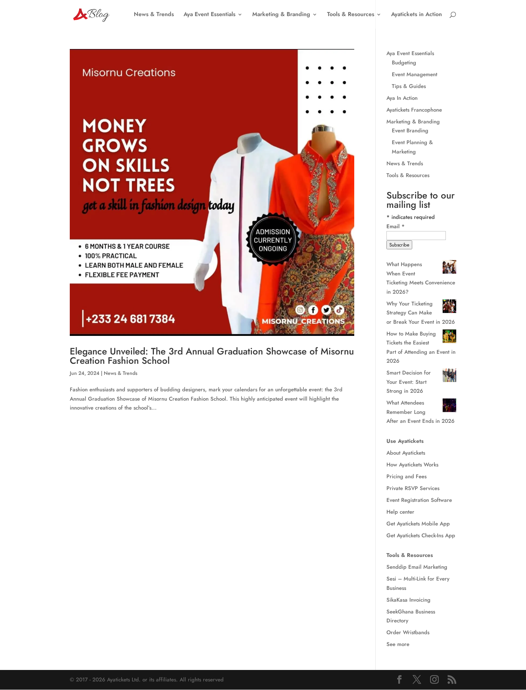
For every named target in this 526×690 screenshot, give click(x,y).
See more (397, 644)
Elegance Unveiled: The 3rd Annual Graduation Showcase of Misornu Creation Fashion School (212, 355)
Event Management (414, 74)
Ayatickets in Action (416, 15)
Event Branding (410, 130)
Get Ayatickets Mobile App (418, 524)
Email (395, 226)
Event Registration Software (419, 500)
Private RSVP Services (412, 488)
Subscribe (399, 244)
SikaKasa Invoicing (408, 600)
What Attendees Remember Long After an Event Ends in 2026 (420, 412)
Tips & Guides (409, 86)
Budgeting (404, 63)
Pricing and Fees (406, 476)
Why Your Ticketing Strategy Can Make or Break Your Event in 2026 (420, 313)
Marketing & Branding (281, 15)
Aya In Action (402, 98)
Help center (400, 512)
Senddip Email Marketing (416, 567)
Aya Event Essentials (209, 15)
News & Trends (154, 15)
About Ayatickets (405, 453)
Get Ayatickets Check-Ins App (420, 535)
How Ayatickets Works (412, 465)
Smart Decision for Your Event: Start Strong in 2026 (408, 382)
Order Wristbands (407, 632)
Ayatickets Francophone (414, 110)
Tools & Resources (350, 15)
